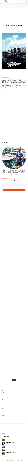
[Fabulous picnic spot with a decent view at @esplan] (20, 263)
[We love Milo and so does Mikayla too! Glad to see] (8, 368)
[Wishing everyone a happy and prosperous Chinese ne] (8, 213)
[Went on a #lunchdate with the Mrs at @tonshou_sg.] (20, 220)
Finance (3, 399)
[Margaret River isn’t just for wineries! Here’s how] (8, 248)
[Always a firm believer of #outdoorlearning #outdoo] (8, 206)
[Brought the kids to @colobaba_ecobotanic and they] (8, 347)
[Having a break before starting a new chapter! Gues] (20, 333)
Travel (3, 422)
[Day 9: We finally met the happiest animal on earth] (8, 255)
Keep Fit (3, 408)
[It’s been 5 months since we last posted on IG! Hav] (8, 312)
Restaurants (3, 417)
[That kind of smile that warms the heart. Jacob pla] (8, 375)
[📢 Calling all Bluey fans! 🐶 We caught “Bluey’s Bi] (8, 319)
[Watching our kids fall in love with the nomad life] (8, 241)
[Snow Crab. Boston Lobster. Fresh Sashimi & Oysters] (8, 199)
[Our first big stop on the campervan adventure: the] (20, 248)
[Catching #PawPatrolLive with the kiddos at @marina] (20, 298)
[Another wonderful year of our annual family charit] (20, 206)
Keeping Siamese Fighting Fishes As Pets (11, 452)
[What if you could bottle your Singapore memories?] (8, 270)
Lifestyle (3, 410)
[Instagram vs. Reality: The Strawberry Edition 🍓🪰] (20, 227)
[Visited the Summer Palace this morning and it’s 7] (8, 361)
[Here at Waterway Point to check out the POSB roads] (20, 213)
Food (2, 401)
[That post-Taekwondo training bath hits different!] (8, 277)
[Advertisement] (14, 15)
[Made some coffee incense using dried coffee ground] (8, 326)
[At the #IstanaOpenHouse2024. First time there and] (20, 312)
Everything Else (4, 397)
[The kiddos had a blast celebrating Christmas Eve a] (8, 220)
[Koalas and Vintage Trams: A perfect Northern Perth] (8, 227)
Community (3, 392)
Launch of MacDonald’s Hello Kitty (10, 442)
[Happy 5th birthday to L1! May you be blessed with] (8, 284)
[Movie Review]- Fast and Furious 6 (14, 25)
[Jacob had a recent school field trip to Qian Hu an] (20, 368)
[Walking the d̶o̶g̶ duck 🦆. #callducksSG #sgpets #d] (20, 277)
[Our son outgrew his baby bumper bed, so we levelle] (8, 298)
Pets (2, 413)
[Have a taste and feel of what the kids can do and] (20, 340)
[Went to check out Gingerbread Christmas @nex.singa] (20, 347)
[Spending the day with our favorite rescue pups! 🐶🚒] (8, 234)
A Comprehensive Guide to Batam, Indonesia (11, 445)
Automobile (3, 385)
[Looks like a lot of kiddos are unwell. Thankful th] (8, 354)
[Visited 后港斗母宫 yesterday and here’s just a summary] (20, 361)
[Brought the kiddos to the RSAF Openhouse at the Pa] (20, 375)
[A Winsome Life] (6, 1)
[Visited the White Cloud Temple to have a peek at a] (20, 354)
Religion (3, 415)
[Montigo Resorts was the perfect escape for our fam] (8, 305)
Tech (2, 420)
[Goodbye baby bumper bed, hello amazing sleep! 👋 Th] (20, 291)
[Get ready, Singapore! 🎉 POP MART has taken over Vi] (20, 255)
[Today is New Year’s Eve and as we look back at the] (8, 340)
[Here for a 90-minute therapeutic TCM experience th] (20, 305)
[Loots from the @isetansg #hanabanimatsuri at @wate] (20, 270)
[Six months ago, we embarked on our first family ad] (8, 263)
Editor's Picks (3, 394)
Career (3, 390)
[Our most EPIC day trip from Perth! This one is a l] (20, 241)
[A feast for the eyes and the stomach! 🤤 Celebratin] (8, 291)
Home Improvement (4, 406)
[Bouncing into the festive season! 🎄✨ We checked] (20, 234)
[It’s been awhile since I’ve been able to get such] (20, 319)
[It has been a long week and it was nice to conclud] (8, 333)
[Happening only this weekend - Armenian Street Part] (20, 326)
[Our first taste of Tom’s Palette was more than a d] (20, 199)
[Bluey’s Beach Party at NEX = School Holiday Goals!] (20, 284)
